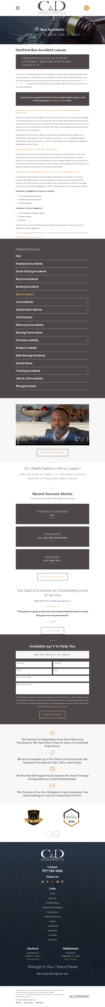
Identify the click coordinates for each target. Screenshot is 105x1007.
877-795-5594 (52, 870)
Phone (19, 670)
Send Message (52, 715)
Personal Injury (52, 912)
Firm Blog (52, 935)
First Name (20, 663)
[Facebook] (47, 881)
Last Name (57, 663)
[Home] (52, 8)
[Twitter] (52, 881)
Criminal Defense (52, 903)
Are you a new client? (24, 677)
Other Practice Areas (52, 917)
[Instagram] (62, 881)
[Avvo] (57, 881)
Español (52, 921)
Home (52, 894)
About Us (52, 898)
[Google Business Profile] (43, 881)
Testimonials (52, 930)
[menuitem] (52, 256)
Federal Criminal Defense (52, 907)
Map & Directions (33, 959)
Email (56, 670)
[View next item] (56, 834)
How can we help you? (24, 684)
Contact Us (52, 940)
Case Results (52, 926)
